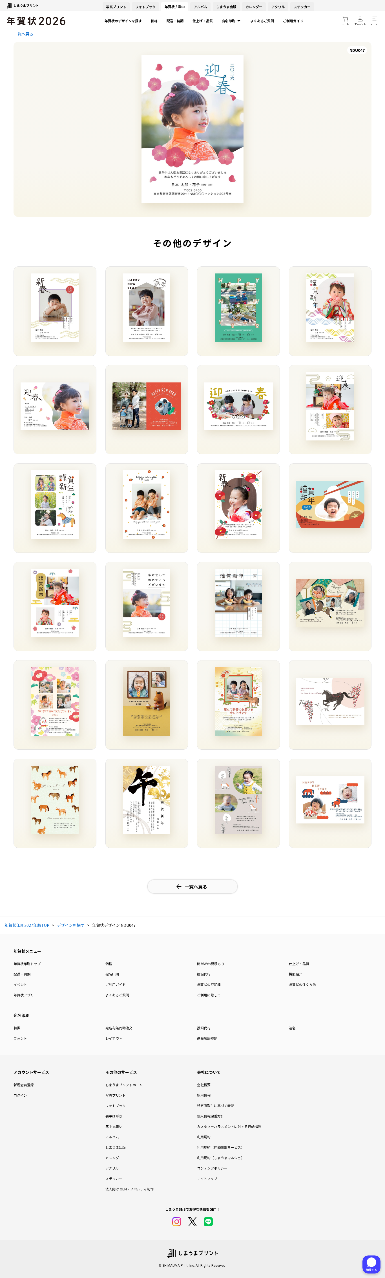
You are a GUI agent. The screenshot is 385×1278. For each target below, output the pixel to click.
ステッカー (302, 6)
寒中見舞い (113, 1126)
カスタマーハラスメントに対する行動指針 (229, 1126)
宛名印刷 (228, 20)
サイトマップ (207, 1178)
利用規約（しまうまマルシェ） (220, 1157)
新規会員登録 (24, 1084)
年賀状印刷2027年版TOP (27, 925)
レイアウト (113, 1038)
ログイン (20, 1095)
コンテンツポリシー (212, 1168)
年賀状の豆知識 (209, 984)
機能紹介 (295, 974)
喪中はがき (113, 1116)
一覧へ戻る (23, 34)
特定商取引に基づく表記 (215, 1105)
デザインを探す (71, 925)
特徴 (17, 1027)
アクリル (278, 6)
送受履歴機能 (207, 1038)
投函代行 (204, 974)
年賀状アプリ (24, 994)
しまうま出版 (226, 6)
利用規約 (204, 1136)
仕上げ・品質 (203, 20)
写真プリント (115, 1095)
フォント (20, 1038)
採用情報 (204, 1095)
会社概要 (204, 1084)
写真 (116, 6)
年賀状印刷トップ (27, 963)
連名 (292, 1027)
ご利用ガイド (293, 20)
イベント (20, 984)
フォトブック (145, 6)
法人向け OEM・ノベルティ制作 (129, 1188)
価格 (154, 20)
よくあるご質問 (262, 20)
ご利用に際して (209, 994)
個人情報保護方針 (210, 1116)
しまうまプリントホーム (124, 1084)
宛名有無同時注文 (118, 1027)
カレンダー (253, 6)
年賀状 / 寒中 (175, 6)
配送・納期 (175, 20)
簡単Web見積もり (210, 963)
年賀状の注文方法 (302, 984)
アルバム (200, 6)
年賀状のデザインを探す (123, 20)
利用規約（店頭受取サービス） (220, 1147)
